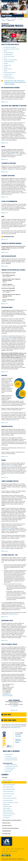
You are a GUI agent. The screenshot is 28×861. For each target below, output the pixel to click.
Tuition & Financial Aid (7, 795)
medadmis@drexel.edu (6, 528)
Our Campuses (8, 756)
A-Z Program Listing (6, 833)
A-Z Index (3, 848)
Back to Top (5, 101)
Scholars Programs (6, 808)
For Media (8, 848)
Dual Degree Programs (7, 815)
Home (2, 19)
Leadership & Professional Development (10, 828)
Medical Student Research (8, 811)
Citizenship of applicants (8, 52)
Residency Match (6, 804)
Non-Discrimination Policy (8, 800)
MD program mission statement (10, 47)
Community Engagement (10, 768)
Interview (5, 67)
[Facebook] (2, 856)
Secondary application (8, 54)
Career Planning (6, 817)
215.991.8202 (15, 705)
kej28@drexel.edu (15, 419)
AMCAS (5, 50)
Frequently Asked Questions (8, 791)
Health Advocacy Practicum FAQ (11, 766)
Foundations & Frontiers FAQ (11, 764)
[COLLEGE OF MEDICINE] (10, 9)
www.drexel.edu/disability (7, 695)
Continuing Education (6, 830)
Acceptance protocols (8, 74)
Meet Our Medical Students (8, 786)
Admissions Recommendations (9, 784)
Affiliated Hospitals (9, 754)
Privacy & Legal (17, 848)
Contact (22, 848)
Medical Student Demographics (9, 789)
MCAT (5, 58)
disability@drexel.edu (6, 694)
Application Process (7, 782)
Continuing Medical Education (11, 758)
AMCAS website (15, 153)
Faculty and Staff (5, 1)
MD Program (14, 19)
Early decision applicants (9, 61)
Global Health (8, 771)
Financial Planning (9, 769)
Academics (7, 19)
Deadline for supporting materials (10, 59)
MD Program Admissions (7, 780)
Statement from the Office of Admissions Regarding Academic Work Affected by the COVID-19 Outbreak (15, 82)
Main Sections (7, 15)
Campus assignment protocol (9, 72)
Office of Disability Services (9, 77)
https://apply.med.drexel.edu (7, 465)
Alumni (10, 1)
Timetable (6, 63)
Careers (12, 848)
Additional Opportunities (7, 810)
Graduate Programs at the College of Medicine (11, 820)
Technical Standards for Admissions (10, 798)
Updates (5, 70)
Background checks (8, 76)
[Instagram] (5, 856)
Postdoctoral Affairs (6, 822)
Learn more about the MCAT (8, 236)
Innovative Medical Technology (9, 813)
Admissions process (8, 68)
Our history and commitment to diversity (11, 49)
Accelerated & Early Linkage (8, 793)
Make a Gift (15, 1)
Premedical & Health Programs (11, 759)
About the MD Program (7, 806)
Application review (7, 65)
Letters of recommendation (9, 56)
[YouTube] (7, 856)
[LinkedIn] (10, 856)
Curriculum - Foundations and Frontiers (10, 802)
